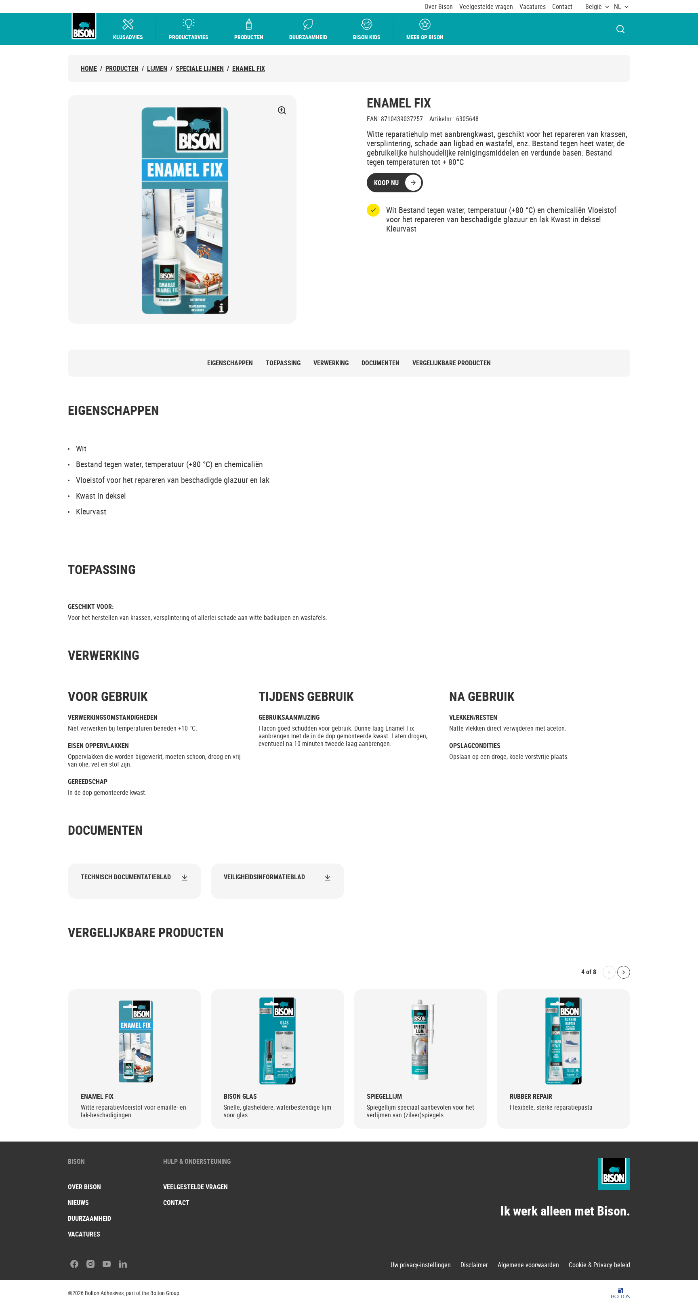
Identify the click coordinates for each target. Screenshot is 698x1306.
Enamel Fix (248, 68)
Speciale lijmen (200, 68)
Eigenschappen (230, 363)
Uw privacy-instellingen (421, 1265)
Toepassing (283, 363)
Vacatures (532, 7)
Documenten (380, 363)
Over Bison (439, 7)
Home (89, 68)
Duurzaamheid (308, 37)
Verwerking (331, 363)
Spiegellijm (384, 1096)
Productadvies (188, 37)
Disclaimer (474, 1265)
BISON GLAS (240, 1096)
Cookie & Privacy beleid (599, 1265)
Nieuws (78, 1202)
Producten (248, 37)
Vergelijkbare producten (451, 363)
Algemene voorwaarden (528, 1265)
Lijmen (157, 68)
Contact (562, 7)
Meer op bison (425, 37)
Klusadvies (128, 37)
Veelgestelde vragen (486, 7)
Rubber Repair (531, 1096)
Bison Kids (367, 37)
